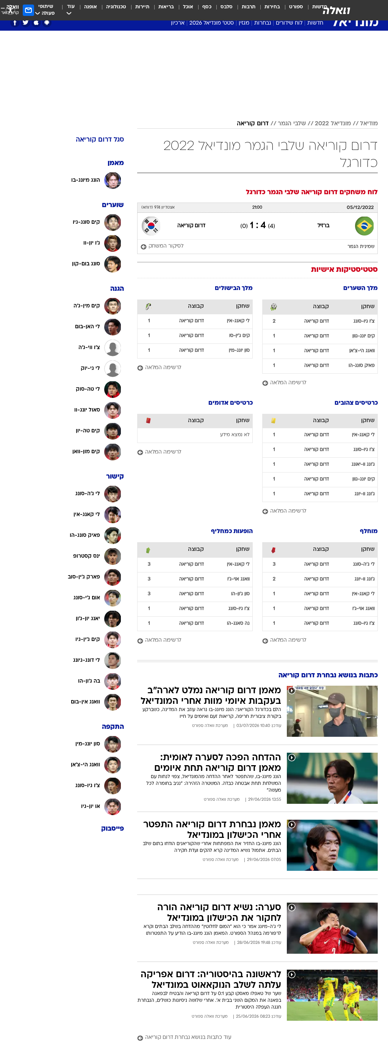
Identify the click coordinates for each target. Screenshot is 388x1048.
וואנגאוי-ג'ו (363, 609)
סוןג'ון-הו (240, 594)
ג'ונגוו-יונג (365, 494)
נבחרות (262, 23)
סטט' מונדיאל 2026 (211, 23)
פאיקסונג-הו (362, 365)
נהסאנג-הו (238, 623)
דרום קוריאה (253, 124)
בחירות (272, 7)
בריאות (166, 7)
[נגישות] (10, 10)
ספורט (296, 7)
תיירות (142, 7)
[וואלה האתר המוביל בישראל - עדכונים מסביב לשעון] (336, 10)
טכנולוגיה (116, 7)
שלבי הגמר (292, 124)
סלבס (227, 7)
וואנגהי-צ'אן (362, 351)
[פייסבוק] (15, 22)
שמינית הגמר (360, 247)
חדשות (315, 23)
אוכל (188, 7)
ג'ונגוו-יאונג (363, 464)
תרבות (248, 7)
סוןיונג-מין (239, 350)
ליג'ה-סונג (364, 564)
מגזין (244, 23)
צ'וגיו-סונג (364, 321)
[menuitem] (291, 10)
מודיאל (369, 124)
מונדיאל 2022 (333, 124)
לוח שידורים (289, 23)
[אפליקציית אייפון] (36, 22)
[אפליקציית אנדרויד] (47, 22)
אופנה (90, 7)
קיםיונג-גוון (363, 336)
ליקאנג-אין (238, 321)
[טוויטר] (25, 22)
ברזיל (323, 225)
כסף (206, 7)
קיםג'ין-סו (239, 336)
